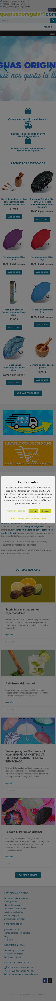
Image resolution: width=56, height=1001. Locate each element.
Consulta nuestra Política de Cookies (28, 518)
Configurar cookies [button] (16, 511)
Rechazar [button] (45, 511)
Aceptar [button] (33, 511)
